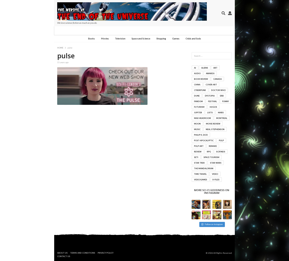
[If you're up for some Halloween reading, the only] (196, 204)
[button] (223, 13)
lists (210, 112)
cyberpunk (200, 90)
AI (195, 68)
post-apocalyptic (204, 140)
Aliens (204, 68)
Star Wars (215, 163)
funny (225, 101)
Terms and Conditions (82, 253)
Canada (217, 79)
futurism (199, 107)
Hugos (213, 107)
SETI (196, 157)
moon (197, 123)
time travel (200, 174)
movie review (213, 123)
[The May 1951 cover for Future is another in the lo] (216, 204)
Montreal (221, 118)
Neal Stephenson (215, 129)
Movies (105, 38)
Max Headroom (202, 118)
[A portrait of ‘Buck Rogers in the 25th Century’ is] (227, 204)
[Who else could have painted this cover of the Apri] (216, 214)
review (198, 151)
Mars (221, 112)
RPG (209, 151)
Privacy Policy (105, 253)
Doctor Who (218, 90)
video (215, 174)
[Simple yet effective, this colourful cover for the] (227, 214)
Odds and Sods (193, 38)
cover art (211, 84)
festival (212, 101)
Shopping (161, 38)
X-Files (215, 179)
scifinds (220, 151)
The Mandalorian (203, 168)
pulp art (199, 146)
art (215, 68)
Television (120, 38)
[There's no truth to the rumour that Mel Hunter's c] (196, 214)
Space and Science (141, 38)
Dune (197, 96)
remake (213, 146)
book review (201, 79)
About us (62, 253)
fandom (198, 101)
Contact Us (63, 256)
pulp (221, 140)
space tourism (211, 157)
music (197, 129)
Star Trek (199, 163)
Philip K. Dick (201, 135)
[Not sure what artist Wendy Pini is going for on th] (206, 214)
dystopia (210, 96)
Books (91, 38)
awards (210, 73)
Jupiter (198, 112)
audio (197, 73)
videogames (200, 179)
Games (175, 38)
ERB (222, 96)
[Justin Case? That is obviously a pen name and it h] (206, 204)
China (197, 84)
